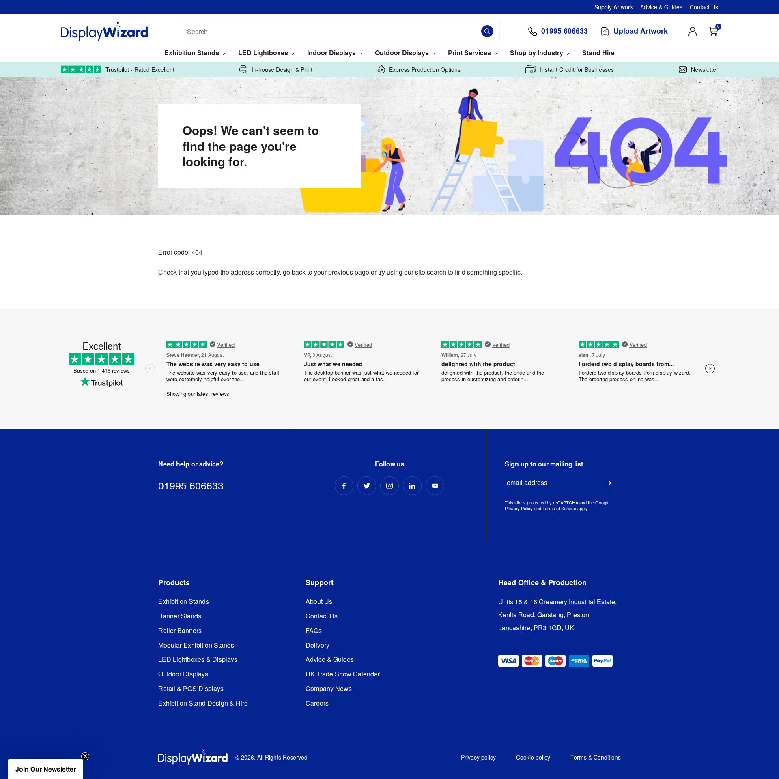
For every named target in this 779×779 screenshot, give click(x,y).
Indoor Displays (331, 53)
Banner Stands (179, 616)
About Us (319, 601)
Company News (329, 689)
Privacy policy (478, 757)
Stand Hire (598, 53)
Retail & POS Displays (191, 689)
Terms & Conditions (595, 757)
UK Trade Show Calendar (343, 674)
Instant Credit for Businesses (577, 69)
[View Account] (692, 31)
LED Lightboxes (263, 53)
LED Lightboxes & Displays (197, 659)
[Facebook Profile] (344, 485)
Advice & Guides (661, 7)
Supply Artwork (613, 7)
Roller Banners (180, 631)
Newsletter (704, 69)
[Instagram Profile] (389, 485)
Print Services (469, 53)
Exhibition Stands (191, 53)
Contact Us (704, 7)
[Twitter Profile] (366, 485)
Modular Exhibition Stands (196, 645)
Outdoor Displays (402, 53)
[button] (45, 769)
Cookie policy (533, 757)
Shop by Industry (536, 53)
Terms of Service (559, 508)
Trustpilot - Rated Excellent (139, 69)
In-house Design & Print (282, 69)
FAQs (314, 631)
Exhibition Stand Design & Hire (203, 703)
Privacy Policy (519, 508)
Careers (317, 703)
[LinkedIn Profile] (412, 485)
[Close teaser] (85, 756)
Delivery (317, 645)
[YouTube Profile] (435, 485)
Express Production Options (425, 69)
